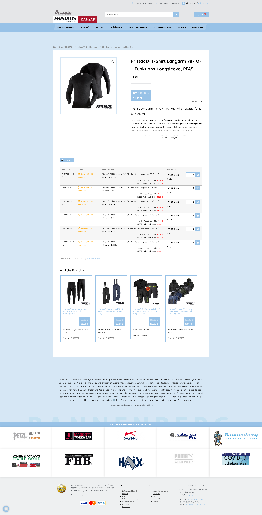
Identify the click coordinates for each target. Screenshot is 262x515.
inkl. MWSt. (191, 3)
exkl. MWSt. (203, 3)
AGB (123, 496)
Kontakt (125, 494)
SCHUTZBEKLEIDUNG (162, 27)
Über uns (156, 494)
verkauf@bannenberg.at (195, 504)
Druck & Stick (158, 499)
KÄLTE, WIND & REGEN (138, 27)
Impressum (126, 504)
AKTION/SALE (197, 27)
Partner (156, 501)
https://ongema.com (195, 495)
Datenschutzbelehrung (130, 499)
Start (55, 47)
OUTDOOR (182, 27)
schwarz (68, 160)
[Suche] (176, 14)
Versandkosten (94, 258)
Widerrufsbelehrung (129, 501)
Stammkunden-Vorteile (161, 491)
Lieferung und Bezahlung (130, 491)
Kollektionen (116, 27)
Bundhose (100, 27)
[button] (112, 61)
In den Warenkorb (197, 174)
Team (155, 496)
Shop (61, 47)
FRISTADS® (84, 27)
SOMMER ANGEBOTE (65, 27)
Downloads (126, 507)
